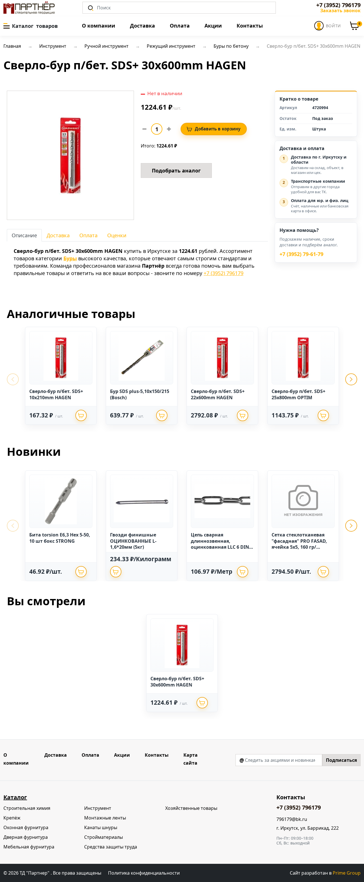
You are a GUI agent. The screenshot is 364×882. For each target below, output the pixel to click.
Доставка (142, 25)
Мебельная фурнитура (28, 847)
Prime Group (347, 873)
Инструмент (97, 808)
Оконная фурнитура (25, 827)
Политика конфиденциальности (144, 873)
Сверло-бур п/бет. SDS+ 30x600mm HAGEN (177, 681)
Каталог (15, 797)
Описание (24, 235)
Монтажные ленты (105, 818)
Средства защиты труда (110, 847)
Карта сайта (190, 759)
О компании (98, 25)
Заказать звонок (340, 10)
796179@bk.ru (291, 819)
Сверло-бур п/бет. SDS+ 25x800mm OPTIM (298, 394)
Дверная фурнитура (25, 837)
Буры (70, 258)
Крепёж (11, 818)
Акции (213, 25)
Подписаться (341, 760)
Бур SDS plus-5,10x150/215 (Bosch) (139, 394)
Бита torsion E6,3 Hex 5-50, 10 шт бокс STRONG (59, 538)
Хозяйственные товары (191, 808)
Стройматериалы (103, 837)
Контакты (250, 25)
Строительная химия (26, 808)
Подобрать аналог (176, 170)
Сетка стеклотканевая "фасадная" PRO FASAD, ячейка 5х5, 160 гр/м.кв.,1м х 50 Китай (299, 544)
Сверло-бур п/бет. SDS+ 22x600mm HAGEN (218, 394)
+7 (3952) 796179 (338, 5)
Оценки (117, 235)
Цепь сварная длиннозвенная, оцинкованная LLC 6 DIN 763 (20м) (220, 544)
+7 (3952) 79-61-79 (301, 254)
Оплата (180, 25)
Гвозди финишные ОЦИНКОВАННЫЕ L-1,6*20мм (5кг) (133, 541)
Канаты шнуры (100, 827)
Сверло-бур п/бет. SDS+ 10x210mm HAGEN (56, 394)
